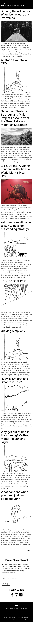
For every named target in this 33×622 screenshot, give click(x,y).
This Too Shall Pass (13, 281)
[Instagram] (16, 595)
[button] (28, 5)
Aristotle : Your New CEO (14, 61)
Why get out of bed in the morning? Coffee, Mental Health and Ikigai (15, 437)
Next (29, 551)
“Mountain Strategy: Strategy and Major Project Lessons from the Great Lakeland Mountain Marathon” (15, 117)
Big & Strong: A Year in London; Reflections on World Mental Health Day (16, 171)
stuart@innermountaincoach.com (16, 609)
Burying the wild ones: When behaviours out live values (16, 14)
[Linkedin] (21, 595)
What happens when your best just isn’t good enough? (14, 495)
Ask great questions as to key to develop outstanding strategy (16, 226)
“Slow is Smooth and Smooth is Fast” (14, 380)
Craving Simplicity (13, 331)
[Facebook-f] (12, 595)
